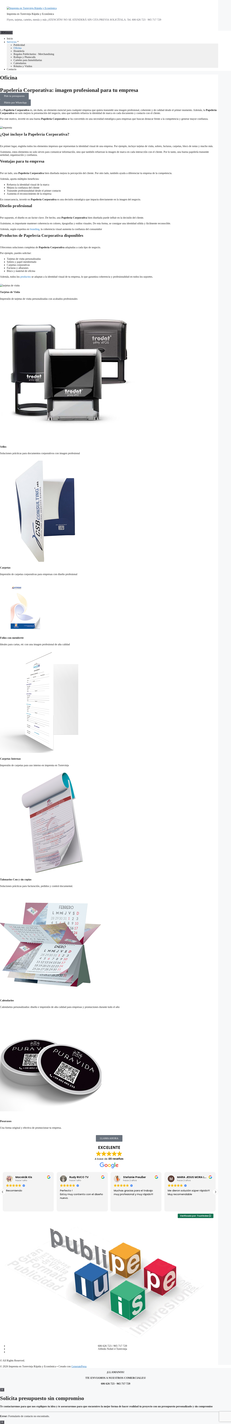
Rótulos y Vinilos (23, 66)
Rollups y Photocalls (25, 57)
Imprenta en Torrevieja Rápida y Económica (30, 13)
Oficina (17, 48)
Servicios (12, 41)
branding (34, 229)
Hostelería (19, 51)
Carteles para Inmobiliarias (28, 60)
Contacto (11, 69)
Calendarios (20, 63)
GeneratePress (79, 1366)
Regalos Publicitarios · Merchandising (34, 54)
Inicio (10, 38)
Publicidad (19, 45)
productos (25, 276)
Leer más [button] (173, 1206)
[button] (215, 1191)
